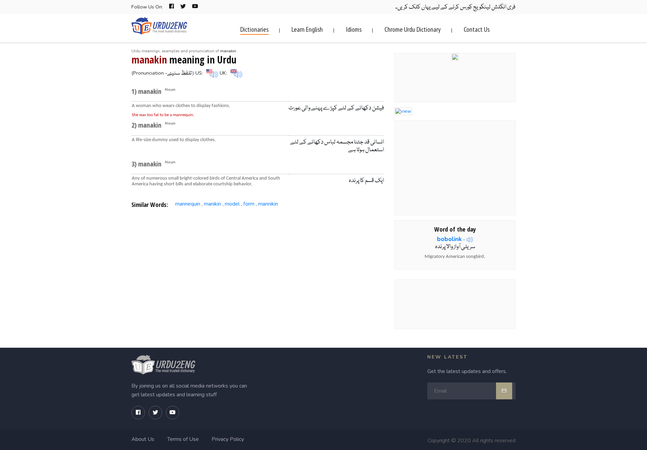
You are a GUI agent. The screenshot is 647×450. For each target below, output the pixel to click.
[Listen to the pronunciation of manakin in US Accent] (211, 73)
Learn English (307, 29)
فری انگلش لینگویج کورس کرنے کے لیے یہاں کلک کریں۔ (455, 7)
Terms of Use (183, 439)
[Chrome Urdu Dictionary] (455, 56)
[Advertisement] (257, 268)
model (232, 204)
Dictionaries (254, 29)
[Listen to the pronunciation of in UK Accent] (235, 73)
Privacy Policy (228, 439)
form (248, 204)
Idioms (354, 29)
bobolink (449, 239)
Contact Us (477, 29)
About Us (142, 439)
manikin (212, 204)
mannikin (268, 204)
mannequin (187, 204)
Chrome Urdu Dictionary (412, 29)
